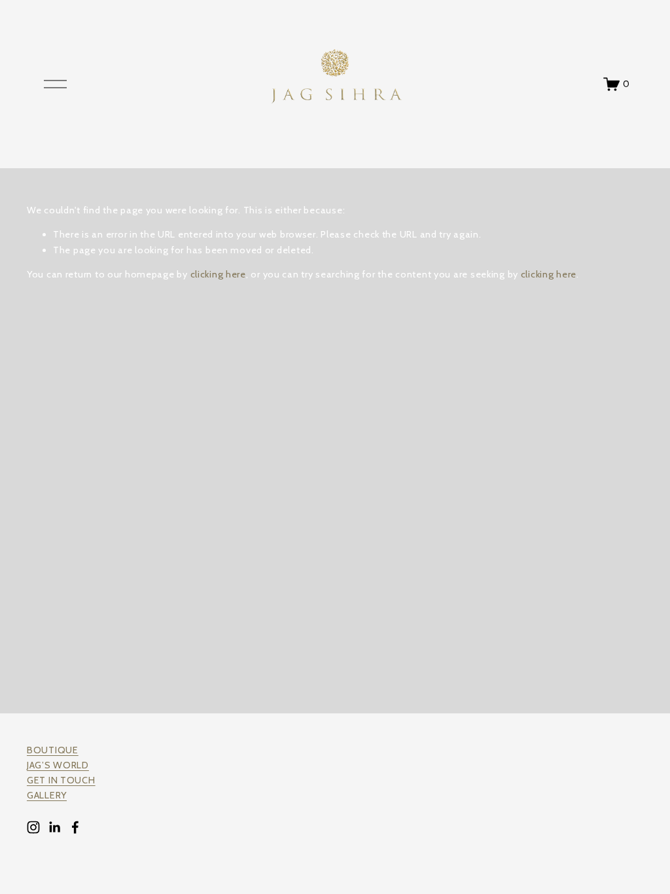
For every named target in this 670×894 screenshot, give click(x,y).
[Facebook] (75, 827)
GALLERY (47, 795)
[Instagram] (33, 827)
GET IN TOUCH (61, 780)
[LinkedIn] (54, 827)
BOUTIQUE (53, 750)
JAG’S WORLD (58, 765)
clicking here (218, 274)
